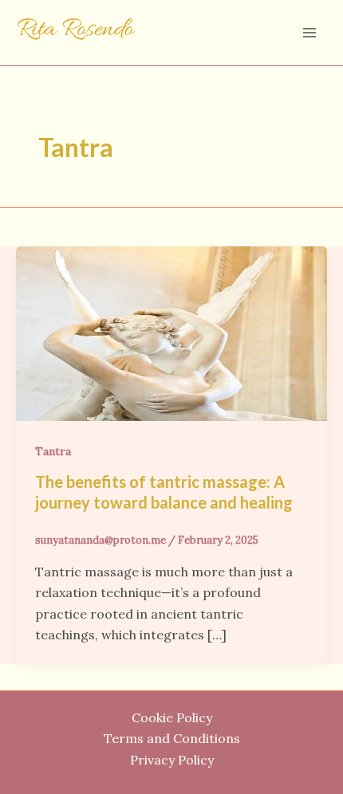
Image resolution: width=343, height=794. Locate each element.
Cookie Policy (172, 717)
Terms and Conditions (172, 738)
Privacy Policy (172, 760)
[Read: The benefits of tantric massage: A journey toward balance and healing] (171, 332)
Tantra (53, 451)
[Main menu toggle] (309, 32)
